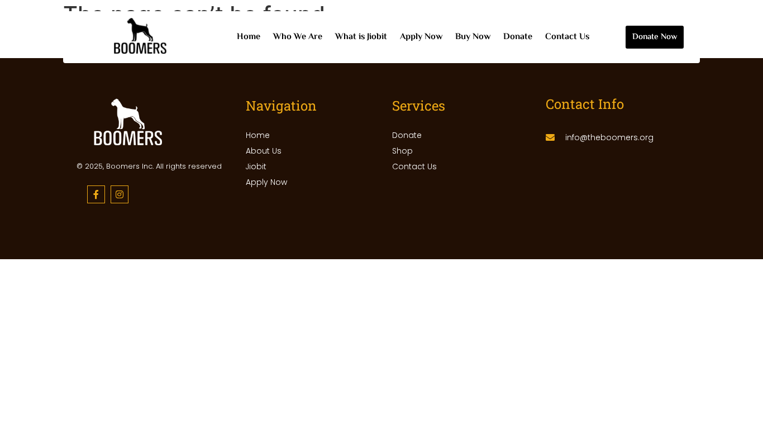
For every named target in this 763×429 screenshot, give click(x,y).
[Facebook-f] (96, 194)
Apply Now (421, 37)
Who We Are (297, 37)
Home (248, 37)
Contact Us (567, 37)
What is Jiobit (361, 37)
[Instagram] (119, 194)
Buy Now (472, 37)
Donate (517, 37)
